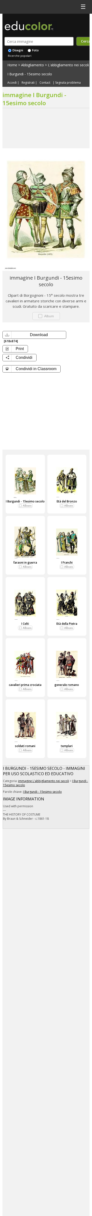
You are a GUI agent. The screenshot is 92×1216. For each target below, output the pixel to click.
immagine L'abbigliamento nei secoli (43, 781)
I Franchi (67, 562)
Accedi (12, 82)
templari (67, 746)
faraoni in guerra (25, 562)
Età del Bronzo (67, 501)
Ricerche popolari (19, 55)
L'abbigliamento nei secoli (68, 65)
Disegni (17, 50)
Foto (35, 50)
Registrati (28, 82)
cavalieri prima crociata (25, 685)
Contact (44, 82)
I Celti (25, 624)
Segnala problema (68, 82)
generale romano (66, 685)
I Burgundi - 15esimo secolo (29, 74)
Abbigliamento (32, 65)
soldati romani (25, 746)
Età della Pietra (66, 624)
